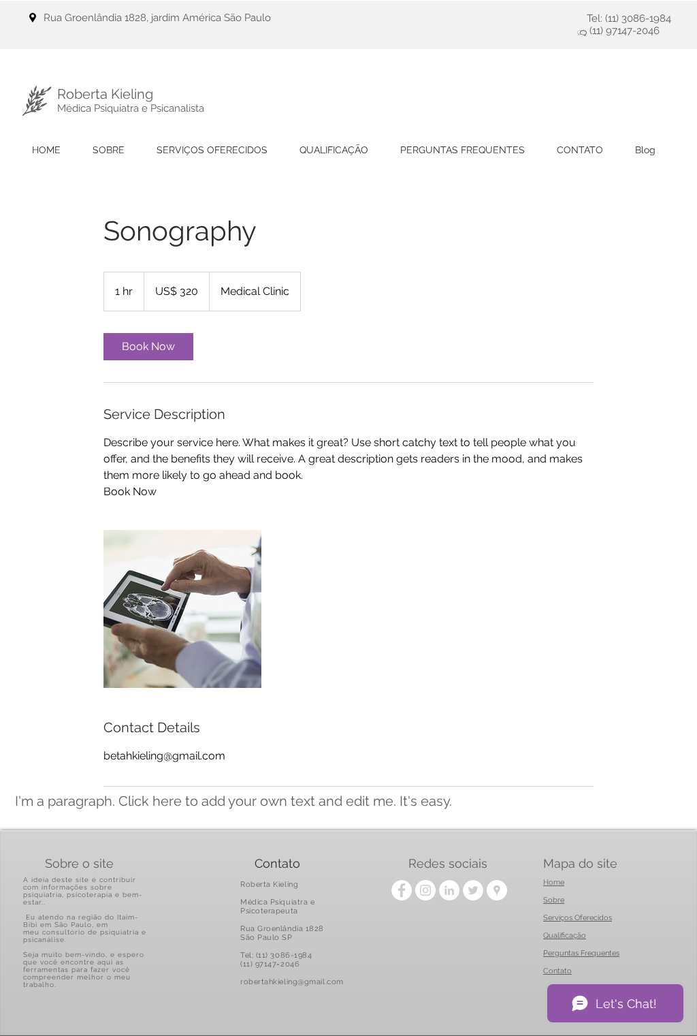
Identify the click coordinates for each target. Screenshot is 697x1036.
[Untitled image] (182, 609)
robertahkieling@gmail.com (292, 981)
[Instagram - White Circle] (425, 890)
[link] (148, 346)
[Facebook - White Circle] (401, 890)
